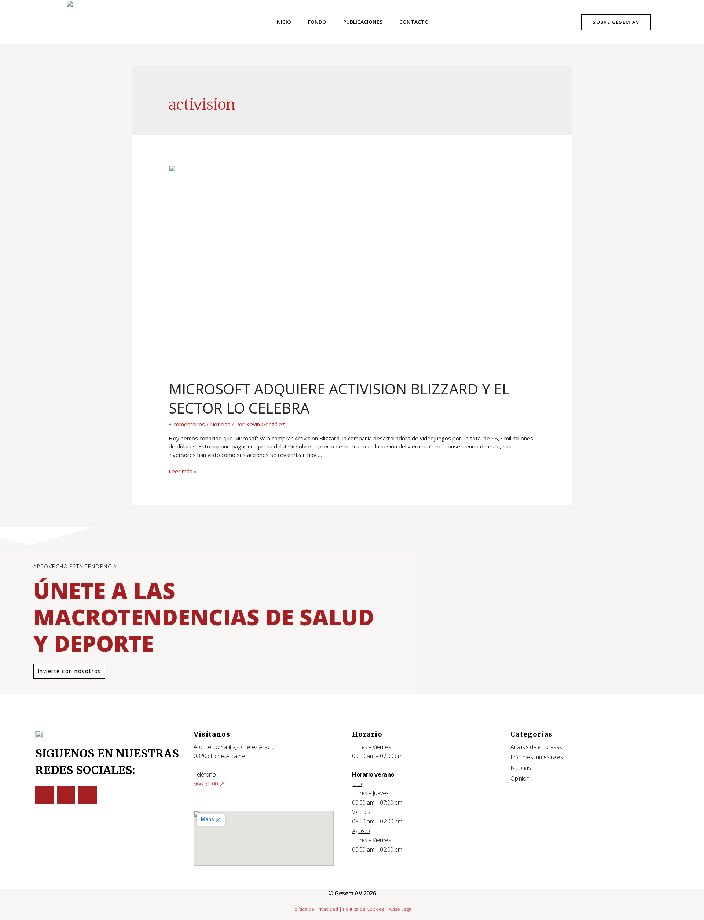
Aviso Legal (400, 909)
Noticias (220, 424)
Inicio (283, 21)
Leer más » (183, 471)
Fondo (317, 21)
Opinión (519, 778)
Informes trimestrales (536, 757)
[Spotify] (87, 795)
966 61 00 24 (210, 784)
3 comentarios (187, 424)
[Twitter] (44, 795)
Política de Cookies (363, 909)
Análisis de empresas (536, 747)
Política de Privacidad (315, 909)
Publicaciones (362, 21)
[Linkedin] (66, 795)
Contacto (414, 21)
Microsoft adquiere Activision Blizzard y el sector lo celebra (339, 398)
